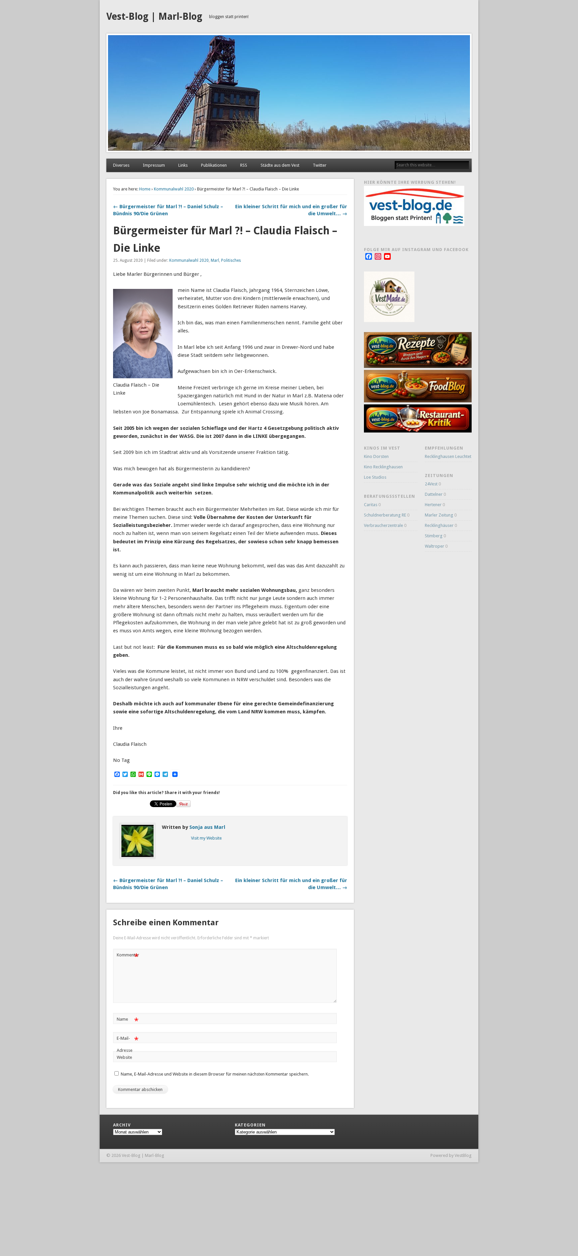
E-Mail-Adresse (127, 1044)
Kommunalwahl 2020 (174, 188)
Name (127, 1020)
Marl (215, 260)
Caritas (370, 504)
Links (183, 165)
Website (124, 1057)
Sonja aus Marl (207, 827)
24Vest (431, 483)
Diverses (121, 165)
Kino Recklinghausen (383, 466)
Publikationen (214, 165)
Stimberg (434, 535)
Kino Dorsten (376, 456)
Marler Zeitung (439, 515)
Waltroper (434, 546)
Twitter (319, 165)
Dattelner (434, 494)
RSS (243, 165)
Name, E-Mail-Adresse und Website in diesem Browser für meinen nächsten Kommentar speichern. (215, 1074)
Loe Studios (375, 477)
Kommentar (128, 956)
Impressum (154, 165)
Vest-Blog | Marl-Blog (154, 16)
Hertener (433, 504)
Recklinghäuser (439, 525)
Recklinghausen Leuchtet (448, 456)
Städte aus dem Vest (280, 165)
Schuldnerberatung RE (385, 515)
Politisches (231, 260)
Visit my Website (206, 838)
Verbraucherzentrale (383, 525)
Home (145, 188)
